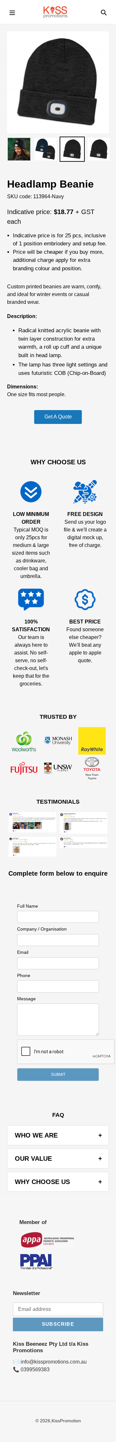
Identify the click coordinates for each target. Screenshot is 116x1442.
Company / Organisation (42, 929)
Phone (23, 975)
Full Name (27, 906)
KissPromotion (66, 1420)
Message (26, 998)
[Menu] (12, 12)
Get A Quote (58, 416)
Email (22, 952)
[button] (58, 1074)
